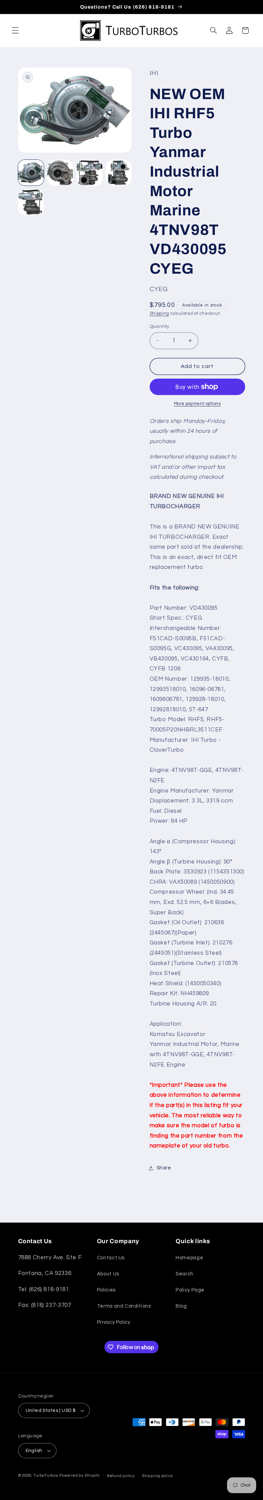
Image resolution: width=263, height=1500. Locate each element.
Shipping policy (157, 1476)
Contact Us (111, 1257)
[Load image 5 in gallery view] (31, 202)
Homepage (189, 1257)
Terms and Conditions (124, 1306)
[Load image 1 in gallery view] (31, 173)
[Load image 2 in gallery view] (60, 173)
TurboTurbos (45, 1475)
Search (184, 1273)
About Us (108, 1273)
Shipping (159, 313)
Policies (106, 1290)
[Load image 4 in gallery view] (119, 173)
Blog (181, 1306)
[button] (15, 30)
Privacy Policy (113, 1322)
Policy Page (190, 1290)
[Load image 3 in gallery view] (89, 173)
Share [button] (163, 1167)
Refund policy (121, 1476)
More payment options (197, 404)
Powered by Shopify (79, 1475)
